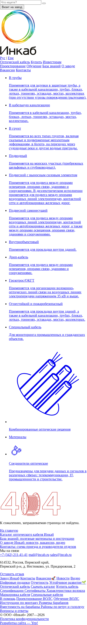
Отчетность (39, 582)
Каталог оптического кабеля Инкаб (27, 534)
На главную (9, 530)
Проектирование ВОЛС (34, 599)
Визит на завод (12, 7)
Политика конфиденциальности (24, 619)
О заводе (68, 66)
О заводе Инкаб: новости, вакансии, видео (32, 542)
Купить (36, 62)
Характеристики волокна (65, 590)
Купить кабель (67, 586)
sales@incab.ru (61, 555)
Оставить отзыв (12, 574)
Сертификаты (35, 590)
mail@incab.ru (39, 555)
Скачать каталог (43, 586)
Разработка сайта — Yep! (19, 623)
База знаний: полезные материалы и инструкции (37, 538)
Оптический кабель (15, 62)
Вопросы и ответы (14, 611)
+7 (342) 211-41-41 (14, 555)
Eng (11, 58)
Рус (2, 58)
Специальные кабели (47, 595)
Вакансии (7, 70)
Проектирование (13, 66)
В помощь (7, 599)
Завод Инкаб (9, 578)
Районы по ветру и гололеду (62, 607)
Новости (63, 578)
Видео (75, 578)
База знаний (51, 66)
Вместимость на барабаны (20, 607)
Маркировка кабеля (15, 595)
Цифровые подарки (15, 582)
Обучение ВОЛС (66, 599)
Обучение (34, 66)
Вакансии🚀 (46, 578)
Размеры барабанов (53, 603)
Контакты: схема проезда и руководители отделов (38, 547)
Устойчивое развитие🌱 (67, 582)
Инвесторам (52, 62)
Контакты (23, 70)
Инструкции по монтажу (19, 603)
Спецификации (12, 590)
